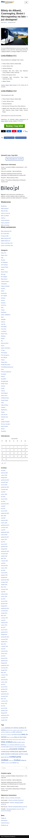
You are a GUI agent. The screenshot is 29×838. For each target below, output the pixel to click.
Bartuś (2, 269)
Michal (5, 22)
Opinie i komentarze (5, 348)
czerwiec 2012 (4, 675)
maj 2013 (3, 648)
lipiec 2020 (3, 515)
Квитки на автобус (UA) (6, 243)
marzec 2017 (4, 539)
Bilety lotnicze (4, 279)
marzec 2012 (4, 682)
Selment (3, 390)
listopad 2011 (4, 691)
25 (10, 456)
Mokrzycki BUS (4, 343)
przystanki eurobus (12, 746)
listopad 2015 (4, 577)
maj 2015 (3, 591)
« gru (2, 463)
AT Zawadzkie (4, 262)
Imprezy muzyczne (5, 213)
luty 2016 (3, 570)
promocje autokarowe (15, 744)
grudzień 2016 (4, 546)
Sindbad (17, 760)
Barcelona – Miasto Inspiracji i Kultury (9, 177)
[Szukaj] (26, 767)
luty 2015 (3, 598)
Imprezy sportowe (5, 222)
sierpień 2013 (4, 641)
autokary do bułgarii (21, 137)
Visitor (2, 419)
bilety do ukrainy (10, 737)
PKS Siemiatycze (5, 355)
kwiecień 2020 (4, 520)
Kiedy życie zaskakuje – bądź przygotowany (11, 171)
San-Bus (3, 386)
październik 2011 (5, 694)
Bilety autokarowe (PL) (6, 231)
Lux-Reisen (3, 331)
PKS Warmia (4, 357)
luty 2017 (3, 541)
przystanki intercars (5, 749)
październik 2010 (5, 715)
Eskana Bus (4, 293)
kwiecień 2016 (4, 565)
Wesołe (3, 428)
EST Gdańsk (4, 295)
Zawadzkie (3, 431)
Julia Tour (3, 324)
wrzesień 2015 (4, 582)
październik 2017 (5, 537)
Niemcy (3, 744)
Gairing (2, 310)
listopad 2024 (4, 477)
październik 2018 (5, 532)
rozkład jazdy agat (15, 751)
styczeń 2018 (4, 534)
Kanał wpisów (4, 820)
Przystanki (3, 374)
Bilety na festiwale (5, 225)
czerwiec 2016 (4, 560)
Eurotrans (3, 302)
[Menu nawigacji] (26, 2)
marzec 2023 (4, 494)
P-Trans (3, 350)
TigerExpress (4, 409)
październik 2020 (5, 513)
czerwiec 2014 (4, 617)
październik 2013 (5, 636)
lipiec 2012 (3, 672)
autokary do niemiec (12, 728)
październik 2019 (5, 525)
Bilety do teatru (4, 210)
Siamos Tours (4, 395)
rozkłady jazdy (10, 760)
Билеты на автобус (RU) (7, 245)
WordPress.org (4, 825)
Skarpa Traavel (4, 400)
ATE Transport (4, 264)
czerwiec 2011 (4, 701)
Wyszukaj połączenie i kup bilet (14, 158)
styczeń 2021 (4, 510)
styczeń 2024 (4, 484)
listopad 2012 (4, 663)
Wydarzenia (4, 206)
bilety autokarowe (17, 732)
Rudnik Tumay (4, 383)
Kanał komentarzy (5, 822)
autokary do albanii (9, 137)
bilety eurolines (9, 739)
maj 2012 (3, 677)
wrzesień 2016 (4, 553)
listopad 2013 (4, 634)
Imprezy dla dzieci (5, 220)
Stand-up (3, 218)
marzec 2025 (4, 475)
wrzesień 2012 (4, 667)
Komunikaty (4, 326)
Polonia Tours (4, 362)
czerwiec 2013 (4, 646)
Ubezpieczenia (4, 416)
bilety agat (10, 732)
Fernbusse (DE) (4, 236)
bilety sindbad (6, 742)
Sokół (2, 402)
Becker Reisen (4, 271)
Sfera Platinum (4, 393)
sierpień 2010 (4, 720)
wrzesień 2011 (4, 696)
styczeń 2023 (4, 499)
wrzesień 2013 (4, 639)
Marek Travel (4, 333)
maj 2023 (3, 491)
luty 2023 (3, 496)
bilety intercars (15, 739)
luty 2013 (3, 655)
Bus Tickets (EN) (5, 233)
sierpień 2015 (4, 584)
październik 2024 (5, 480)
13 (17, 450)
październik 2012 (5, 665)
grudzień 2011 (4, 689)
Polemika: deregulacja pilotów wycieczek (17, 806)
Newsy (2, 345)
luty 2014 (3, 627)
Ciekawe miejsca (5, 281)
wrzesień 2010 (4, 717)
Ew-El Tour (3, 305)
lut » (5, 463)
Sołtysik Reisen (4, 405)
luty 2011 (3, 705)
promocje (8, 744)
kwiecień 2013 (4, 651)
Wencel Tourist (4, 426)
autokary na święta (23, 730)
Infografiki (3, 319)
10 (6, 450)
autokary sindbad (5, 732)
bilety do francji (17, 734)
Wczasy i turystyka (5, 424)
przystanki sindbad (16, 749)
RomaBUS (3, 378)
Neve (2, 836)
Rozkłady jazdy (4, 381)
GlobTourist (3, 312)
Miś (2, 340)
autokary (3, 728)
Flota (2, 307)
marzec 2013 (4, 653)
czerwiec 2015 (4, 589)
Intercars (3, 321)
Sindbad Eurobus (5, 397)
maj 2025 (3, 470)
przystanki (22, 744)
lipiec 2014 (3, 615)
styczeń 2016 (4, 572)
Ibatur (2, 317)
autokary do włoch (9, 730)
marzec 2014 (4, 625)
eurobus (14, 742)
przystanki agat (4, 746)
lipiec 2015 (3, 587)
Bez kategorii (4, 276)
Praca (2, 369)
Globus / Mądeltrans (5, 314)
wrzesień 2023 (4, 489)
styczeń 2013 (4, 658)
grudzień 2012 (4, 660)
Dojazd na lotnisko (5, 286)
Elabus (2, 290)
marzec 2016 (4, 568)
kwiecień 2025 (4, 472)
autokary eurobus (16, 730)
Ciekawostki (4, 283)
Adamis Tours (4, 255)
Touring (2, 412)
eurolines (19, 742)
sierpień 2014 (4, 613)
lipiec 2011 (3, 698)
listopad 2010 (4, 713)
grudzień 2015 (4, 575)
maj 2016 (3, 563)
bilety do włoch (18, 737)
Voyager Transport (5, 421)
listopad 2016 (4, 549)
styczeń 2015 (4, 601)
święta (17, 762)
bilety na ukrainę (22, 739)
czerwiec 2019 (4, 527)
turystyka (7, 762)
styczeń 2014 (4, 629)
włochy (14, 762)
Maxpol (2, 338)
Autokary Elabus (5, 85)
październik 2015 (5, 579)
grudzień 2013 (4, 632)
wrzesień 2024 (4, 482)
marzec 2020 (4, 522)
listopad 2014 (4, 606)
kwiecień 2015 (4, 594)
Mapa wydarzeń (4, 208)
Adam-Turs (3, 252)
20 (17, 453)
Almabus (3, 260)
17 (6, 453)
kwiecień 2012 (4, 679)
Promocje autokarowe (6, 371)
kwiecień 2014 (4, 622)
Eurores (3, 300)
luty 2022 (3, 501)
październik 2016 (5, 551)
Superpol (3, 407)
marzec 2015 (4, 596)
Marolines (3, 336)
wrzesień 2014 (4, 610)
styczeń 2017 (4, 544)
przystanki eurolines (21, 746)
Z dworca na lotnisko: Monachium (12, 797)
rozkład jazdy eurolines (17, 754)
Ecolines (3, 288)
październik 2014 (5, 608)
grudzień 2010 (4, 710)
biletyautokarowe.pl (4, 734)
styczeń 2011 (4, 708)
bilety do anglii (10, 734)
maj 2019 (3, 529)
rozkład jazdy (5, 751)
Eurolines (3, 298)
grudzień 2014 (4, 603)
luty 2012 (3, 684)
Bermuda (3, 274)
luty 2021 (3, 508)
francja (23, 742)
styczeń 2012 (4, 686)
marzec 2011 (4, 703)
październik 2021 (5, 503)
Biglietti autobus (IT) (5, 240)
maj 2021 (3, 506)
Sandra (2, 388)
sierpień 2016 (4, 556)
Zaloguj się (3, 818)
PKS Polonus (4, 352)
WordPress (12, 836)
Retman (3, 376)
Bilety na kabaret (5, 215)
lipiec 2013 (3, 644)
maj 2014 (3, 620)
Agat (2, 257)
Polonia (2, 359)
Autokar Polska (4, 267)
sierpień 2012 (4, 670)
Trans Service (4, 414)
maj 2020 (3, 518)
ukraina (10, 762)
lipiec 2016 (3, 558)
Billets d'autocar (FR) (6, 238)
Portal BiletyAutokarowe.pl (7, 367)
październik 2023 (5, 487)
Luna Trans (3, 329)
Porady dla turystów (5, 364)
